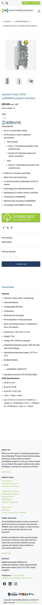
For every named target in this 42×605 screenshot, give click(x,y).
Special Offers (8, 497)
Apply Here (6, 553)
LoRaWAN (6, 21)
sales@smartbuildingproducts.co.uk (17, 578)
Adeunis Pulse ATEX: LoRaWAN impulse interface (20, 26)
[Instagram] (15, 584)
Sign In (26, 3)
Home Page (7, 481)
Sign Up (35, 3)
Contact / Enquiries (10, 502)
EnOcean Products (9, 483)
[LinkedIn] (10, 584)
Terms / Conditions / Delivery (14, 512)
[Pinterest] (11, 227)
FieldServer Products (10, 486)
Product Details (8, 287)
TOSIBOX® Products (10, 491)
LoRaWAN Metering (21, 21)
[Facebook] (3, 227)
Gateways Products (10, 494)
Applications (7, 499)
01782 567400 (17, 575)
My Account (7, 507)
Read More (6, 472)
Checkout (6, 510)
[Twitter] (7, 227)
